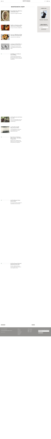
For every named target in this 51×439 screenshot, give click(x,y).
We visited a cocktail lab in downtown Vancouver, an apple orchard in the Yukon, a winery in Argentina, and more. (16, 267)
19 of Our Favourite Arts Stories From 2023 (16, 117)
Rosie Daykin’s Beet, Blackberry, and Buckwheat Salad (16, 11)
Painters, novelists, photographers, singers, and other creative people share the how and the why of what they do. (16, 120)
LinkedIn (49, 1)
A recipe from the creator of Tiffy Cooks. (15, 37)
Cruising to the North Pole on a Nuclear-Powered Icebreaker (16, 44)
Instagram (46, 1)
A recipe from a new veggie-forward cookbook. (16, 13)
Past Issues (19, 332)
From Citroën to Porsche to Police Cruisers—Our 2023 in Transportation (16, 138)
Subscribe (19, 333)
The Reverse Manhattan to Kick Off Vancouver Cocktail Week (16, 26)
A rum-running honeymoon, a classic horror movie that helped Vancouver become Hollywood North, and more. (16, 130)
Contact (19, 334)
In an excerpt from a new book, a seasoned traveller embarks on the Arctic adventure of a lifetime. (16, 47)
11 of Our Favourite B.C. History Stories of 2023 (15, 127)
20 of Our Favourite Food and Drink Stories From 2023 (16, 264)
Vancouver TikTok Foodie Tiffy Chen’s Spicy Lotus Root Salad (16, 35)
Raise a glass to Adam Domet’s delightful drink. (16, 27)
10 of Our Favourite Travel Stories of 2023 (15, 201)
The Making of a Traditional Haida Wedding (16, 54)
